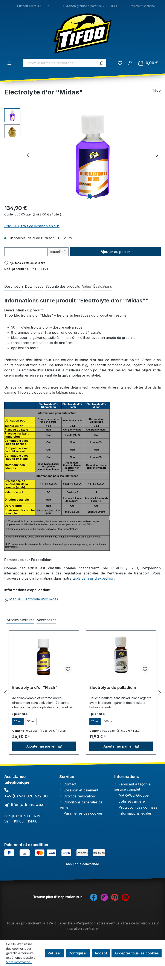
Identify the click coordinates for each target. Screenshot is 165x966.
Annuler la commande (82, 864)
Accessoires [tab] (46, 620)
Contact (69, 784)
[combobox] (59, 63)
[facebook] (93, 897)
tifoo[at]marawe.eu (29, 804)
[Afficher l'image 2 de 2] (96, 196)
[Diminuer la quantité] (8, 251)
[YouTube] (125, 897)
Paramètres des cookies (83, 813)
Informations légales (135, 813)
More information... (19, 962)
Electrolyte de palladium (112, 687)
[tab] (13, 286)
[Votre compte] (130, 63)
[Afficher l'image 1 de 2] (89, 196)
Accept (101, 953)
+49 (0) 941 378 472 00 (26, 796)
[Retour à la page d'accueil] (82, 33)
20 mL (18, 721)
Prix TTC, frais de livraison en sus (32, 226)
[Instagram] (104, 897)
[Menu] (9, 63)
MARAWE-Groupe (133, 795)
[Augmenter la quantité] (43, 251)
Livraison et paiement (80, 790)
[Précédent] (28, 154)
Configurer (78, 953)
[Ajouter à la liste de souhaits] (68, 669)
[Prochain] (157, 154)
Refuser (54, 953)
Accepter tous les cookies (136, 953)
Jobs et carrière (131, 801)
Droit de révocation (79, 796)
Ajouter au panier (115, 252)
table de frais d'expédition (93, 578)
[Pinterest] (114, 897)
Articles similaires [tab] (20, 620)
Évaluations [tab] (102, 286)
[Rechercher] (101, 63)
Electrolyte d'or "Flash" (34, 687)
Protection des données (137, 807)
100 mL (108, 721)
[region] (82, 154)
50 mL (31, 721)
